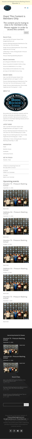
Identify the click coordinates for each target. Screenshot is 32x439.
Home (4, 146)
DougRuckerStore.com (10, 419)
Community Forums (8, 153)
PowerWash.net (21, 419)
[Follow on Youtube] (17, 430)
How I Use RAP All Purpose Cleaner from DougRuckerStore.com (14, 380)
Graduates (5, 151)
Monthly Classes (7, 149)
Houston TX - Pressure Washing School (15, 185)
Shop (22, 62)
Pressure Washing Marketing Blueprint (13, 55)
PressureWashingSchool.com (16, 417)
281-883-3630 (6, 163)
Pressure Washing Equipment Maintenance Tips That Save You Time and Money (15, 387)
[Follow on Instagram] (21, 430)
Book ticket (6, 208)
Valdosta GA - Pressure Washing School (15, 213)
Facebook (5, 170)
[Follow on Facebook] (10, 430)
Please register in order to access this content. (16, 28)
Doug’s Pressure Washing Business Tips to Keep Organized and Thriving (14, 394)
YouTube (5, 175)
